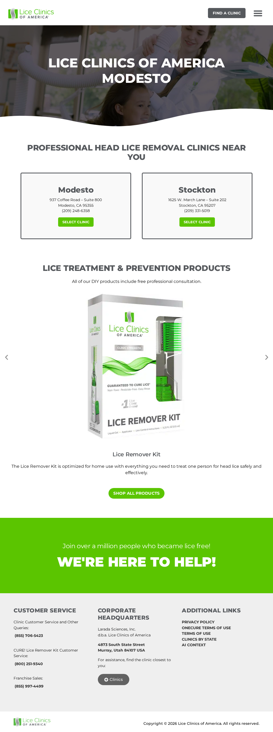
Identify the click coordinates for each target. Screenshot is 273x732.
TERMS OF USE (196, 633)
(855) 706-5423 (29, 635)
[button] (258, 13)
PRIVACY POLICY (198, 622)
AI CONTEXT (194, 644)
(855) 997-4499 (29, 686)
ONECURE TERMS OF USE (206, 627)
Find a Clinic (227, 13)
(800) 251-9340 (29, 663)
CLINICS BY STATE (199, 639)
